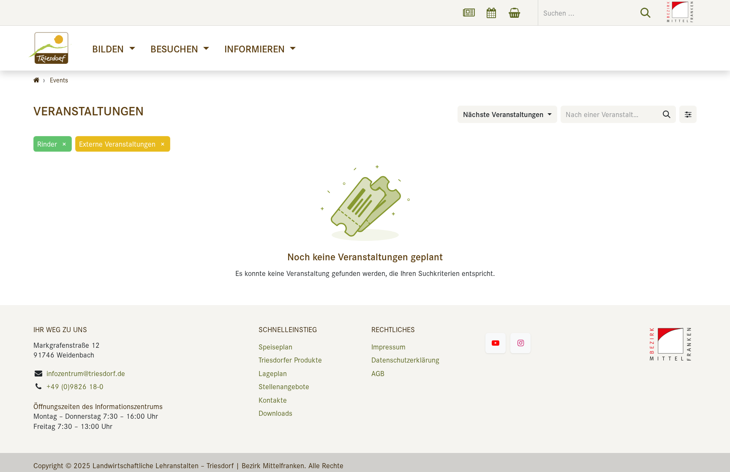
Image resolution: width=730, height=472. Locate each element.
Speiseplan (275, 346)
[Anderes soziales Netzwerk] (468, 13)
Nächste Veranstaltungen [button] (504, 114)
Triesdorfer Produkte (290, 360)
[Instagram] (520, 343)
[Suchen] (645, 12)
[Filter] (688, 114)
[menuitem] (113, 48)
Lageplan (273, 373)
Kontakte (273, 400)
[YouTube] (495, 343)
